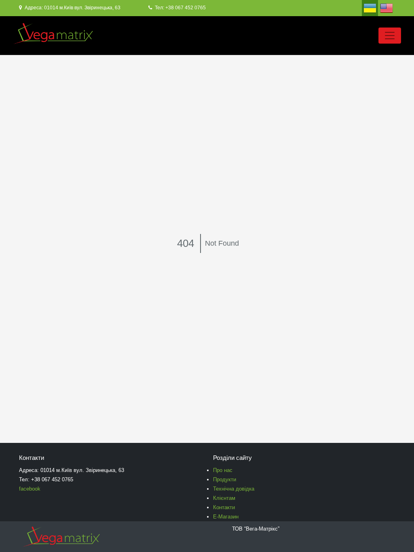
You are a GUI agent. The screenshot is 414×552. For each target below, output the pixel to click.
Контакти (224, 507)
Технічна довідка (233, 489)
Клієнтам (224, 498)
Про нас (222, 470)
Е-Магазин (226, 517)
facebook (29, 489)
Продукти (224, 479)
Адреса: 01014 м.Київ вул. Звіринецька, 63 (71, 8)
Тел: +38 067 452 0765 (180, 8)
